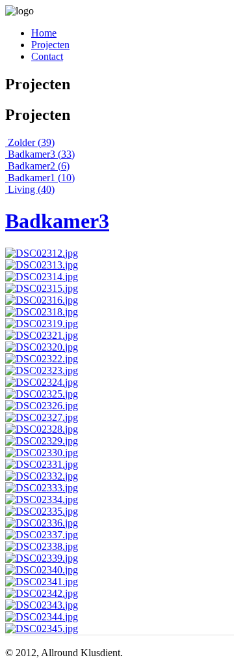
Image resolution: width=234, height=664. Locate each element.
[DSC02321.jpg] (41, 335)
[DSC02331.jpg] (41, 464)
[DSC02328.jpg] (41, 429)
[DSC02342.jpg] (41, 593)
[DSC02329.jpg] (41, 440)
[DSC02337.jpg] (41, 534)
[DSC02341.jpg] (41, 581)
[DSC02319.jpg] (41, 323)
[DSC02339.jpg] (41, 558)
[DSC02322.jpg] (41, 358)
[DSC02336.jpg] (41, 522)
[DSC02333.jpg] (41, 487)
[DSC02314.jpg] (41, 276)
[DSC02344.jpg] (41, 616)
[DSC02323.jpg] (41, 370)
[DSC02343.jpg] (41, 605)
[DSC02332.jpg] (41, 476)
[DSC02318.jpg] (41, 311)
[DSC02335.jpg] (41, 511)
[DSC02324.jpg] (41, 382)
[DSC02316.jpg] (41, 300)
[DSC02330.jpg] (41, 452)
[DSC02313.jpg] (41, 264)
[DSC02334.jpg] (41, 499)
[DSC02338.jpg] (41, 546)
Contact (47, 56)
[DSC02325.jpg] (41, 393)
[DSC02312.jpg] (41, 253)
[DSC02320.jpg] (41, 347)
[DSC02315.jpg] (41, 288)
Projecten (50, 44)
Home (44, 32)
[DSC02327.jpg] (41, 417)
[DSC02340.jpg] (41, 569)
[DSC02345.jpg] (41, 628)
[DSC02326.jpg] (41, 405)
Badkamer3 (57, 221)
